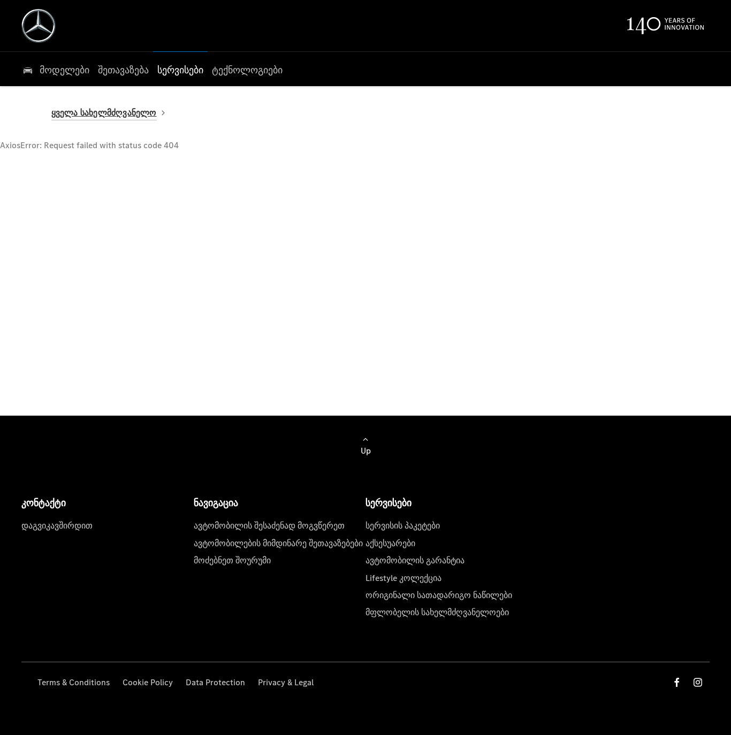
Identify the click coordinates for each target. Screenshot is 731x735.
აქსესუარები (390, 543)
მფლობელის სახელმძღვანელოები (437, 612)
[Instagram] (697, 682)
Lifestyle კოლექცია (403, 578)
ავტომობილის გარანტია (415, 560)
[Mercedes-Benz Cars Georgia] (38, 26)
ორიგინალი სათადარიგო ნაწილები (439, 595)
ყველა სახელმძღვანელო (104, 112)
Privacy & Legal (286, 682)
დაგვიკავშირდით (57, 525)
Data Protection (215, 682)
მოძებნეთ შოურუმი (232, 560)
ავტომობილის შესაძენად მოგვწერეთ (269, 525)
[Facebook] (677, 682)
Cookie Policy (148, 682)
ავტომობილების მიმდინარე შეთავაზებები (278, 543)
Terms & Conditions (73, 682)
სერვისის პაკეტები (403, 525)
